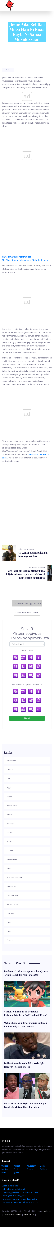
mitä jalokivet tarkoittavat (13, 1189)
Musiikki (4, 1169)
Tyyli (16, 1169)
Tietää (27, 718)
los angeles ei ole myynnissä (15, 1195)
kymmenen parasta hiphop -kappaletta (19, 1199)
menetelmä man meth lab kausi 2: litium (20, 1202)
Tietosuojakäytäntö (12, 1214)
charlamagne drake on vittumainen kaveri (20, 1192)
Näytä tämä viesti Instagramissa (16, 256)
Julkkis (17, 1172)
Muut (3, 1172)
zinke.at (47, 1211)
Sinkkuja (43, 1169)
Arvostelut (31, 1165)
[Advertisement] (27, 214)
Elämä (42, 1165)
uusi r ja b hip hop (10, 1185)
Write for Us (29, 1214)
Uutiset (8, 69)
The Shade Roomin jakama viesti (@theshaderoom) (25, 260)
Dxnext (30, 1169)
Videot (17, 1165)
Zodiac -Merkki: (27, 650)
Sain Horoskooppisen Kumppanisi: (27, 684)
